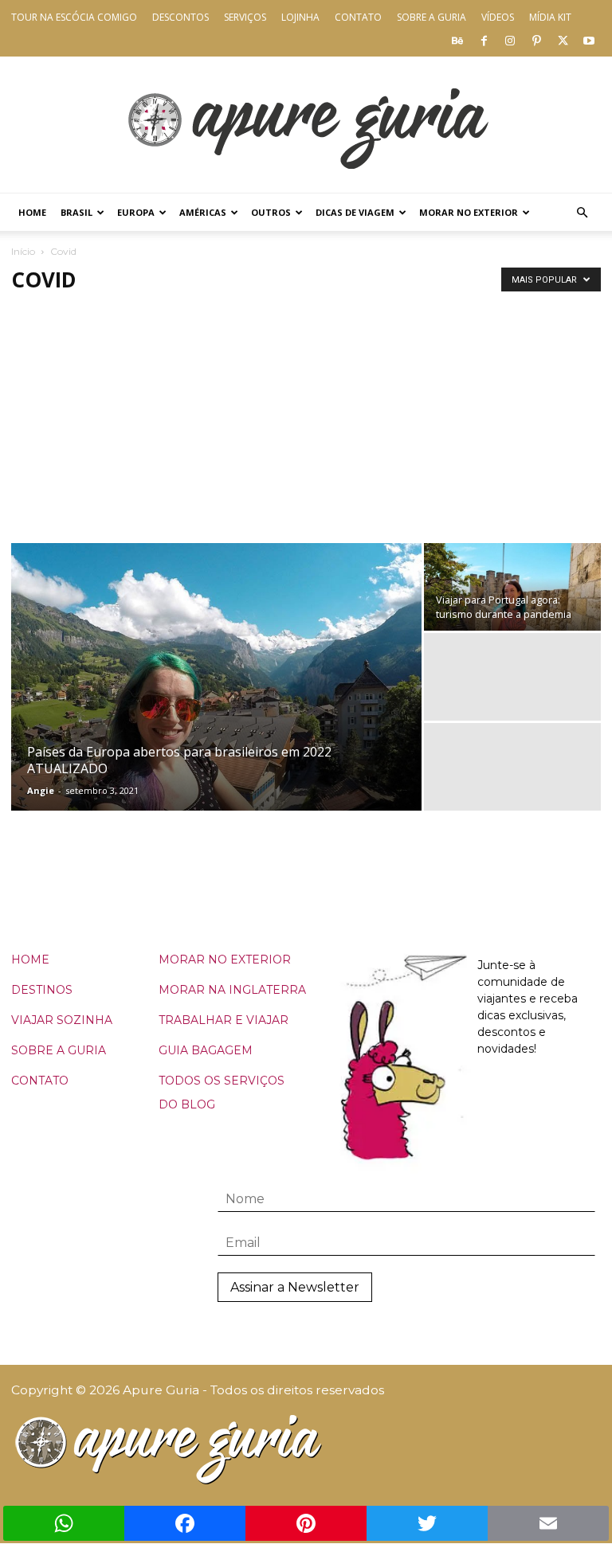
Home (32, 212)
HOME (30, 959)
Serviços (245, 17)
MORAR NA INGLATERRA (232, 990)
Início (23, 251)
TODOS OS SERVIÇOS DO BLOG (221, 1092)
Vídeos (497, 17)
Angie (40, 790)
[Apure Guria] (306, 125)
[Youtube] (589, 40)
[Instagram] (510, 40)
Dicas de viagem (355, 212)
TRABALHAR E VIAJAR (223, 1020)
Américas (202, 212)
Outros (271, 212)
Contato (358, 17)
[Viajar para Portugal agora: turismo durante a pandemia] (512, 587)
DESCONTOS (180, 17)
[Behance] (457, 40)
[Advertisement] (306, 423)
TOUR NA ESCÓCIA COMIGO (74, 17)
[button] (582, 213)
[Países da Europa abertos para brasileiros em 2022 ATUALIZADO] (216, 698)
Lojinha (300, 17)
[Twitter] (563, 40)
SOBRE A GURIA (58, 1050)
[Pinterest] (536, 40)
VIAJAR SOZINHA (61, 1020)
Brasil (76, 212)
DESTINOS (42, 990)
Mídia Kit (550, 17)
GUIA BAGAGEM (206, 1050)
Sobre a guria (431, 17)
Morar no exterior (468, 212)
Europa (136, 212)
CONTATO (40, 1080)
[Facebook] (484, 40)
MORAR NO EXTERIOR (225, 959)
